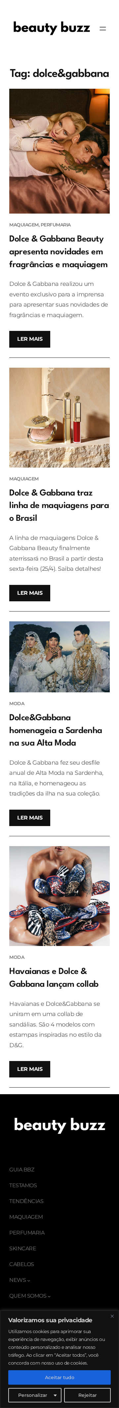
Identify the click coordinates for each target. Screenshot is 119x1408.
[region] (59, 1359)
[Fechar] (112, 1316)
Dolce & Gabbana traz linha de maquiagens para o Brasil (59, 506)
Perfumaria (56, 225)
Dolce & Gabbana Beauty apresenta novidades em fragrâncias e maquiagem (58, 252)
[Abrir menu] (103, 28)
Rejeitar (87, 1395)
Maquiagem (24, 225)
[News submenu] (28, 1280)
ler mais (29, 339)
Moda (16, 703)
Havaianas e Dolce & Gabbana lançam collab (54, 978)
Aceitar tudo (59, 1377)
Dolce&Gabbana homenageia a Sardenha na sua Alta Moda (55, 731)
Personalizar (32, 1395)
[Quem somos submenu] (49, 1296)
